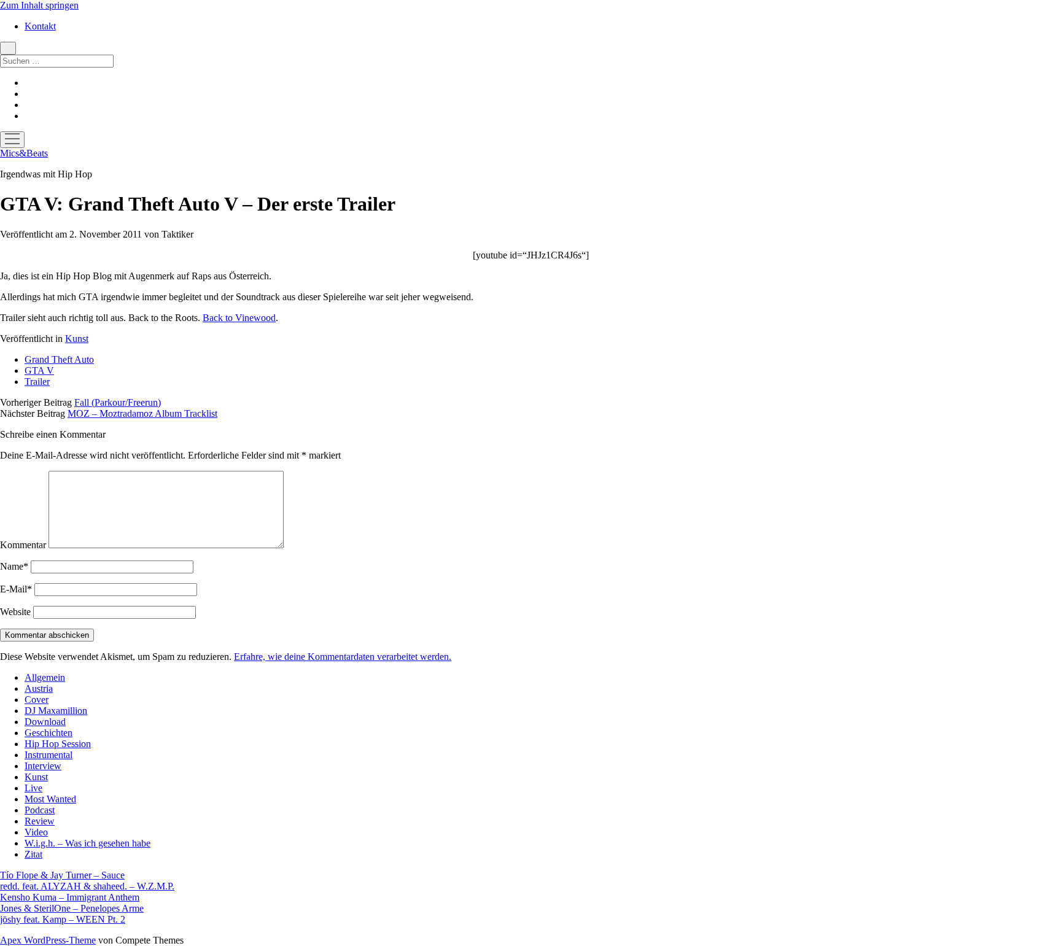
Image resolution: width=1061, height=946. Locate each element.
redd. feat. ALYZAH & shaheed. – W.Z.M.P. (87, 886)
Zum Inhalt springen (39, 5)
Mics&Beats (24, 153)
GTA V (39, 370)
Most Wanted (50, 799)
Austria (39, 688)
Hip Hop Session (58, 744)
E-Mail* (16, 589)
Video (36, 832)
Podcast (40, 810)
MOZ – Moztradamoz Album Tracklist (142, 413)
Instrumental (48, 755)
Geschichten (48, 732)
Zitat (33, 854)
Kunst (76, 338)
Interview (43, 766)
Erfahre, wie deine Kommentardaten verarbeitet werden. (342, 656)
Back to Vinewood (239, 317)
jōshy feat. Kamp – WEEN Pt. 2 (62, 919)
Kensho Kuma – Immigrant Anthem (69, 897)
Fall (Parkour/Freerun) (117, 402)
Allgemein (45, 677)
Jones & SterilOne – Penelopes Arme (72, 908)
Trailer (37, 381)
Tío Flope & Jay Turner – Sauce (62, 875)
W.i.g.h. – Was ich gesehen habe (87, 843)
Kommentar (23, 545)
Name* (14, 566)
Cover (37, 699)
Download (45, 721)
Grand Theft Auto (59, 359)
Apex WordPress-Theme (48, 940)
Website (15, 612)
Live (33, 788)
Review (40, 821)
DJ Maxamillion (56, 710)
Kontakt (40, 26)
